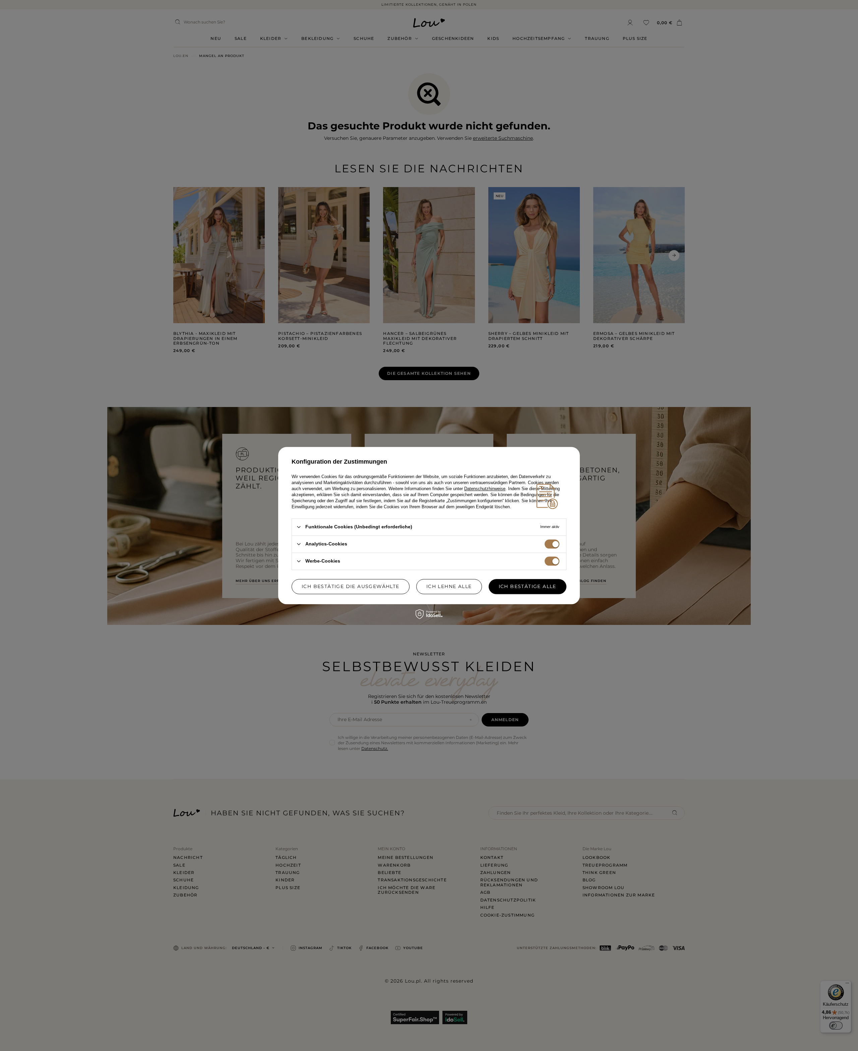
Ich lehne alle (449, 586)
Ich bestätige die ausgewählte (351, 586)
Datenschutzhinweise (484, 488)
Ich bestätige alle (527, 586)
